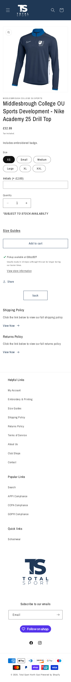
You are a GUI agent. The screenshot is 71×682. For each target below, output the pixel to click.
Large (10, 168)
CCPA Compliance (18, 505)
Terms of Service (17, 435)
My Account (14, 390)
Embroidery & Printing (20, 399)
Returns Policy (16, 426)
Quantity (7, 195)
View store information (19, 271)
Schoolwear (14, 539)
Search (12, 487)
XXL (39, 168)
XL (25, 168)
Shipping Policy (16, 417)
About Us (13, 444)
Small (24, 159)
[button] (8, 10)
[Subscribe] (58, 614)
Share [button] (10, 281)
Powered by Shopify (50, 674)
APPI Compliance (17, 496)
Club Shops (14, 453)
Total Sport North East (29, 674)
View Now (9, 326)
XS (9, 159)
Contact (12, 462)
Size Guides (14, 408)
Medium (42, 159)
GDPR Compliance (18, 514)
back (35, 295)
